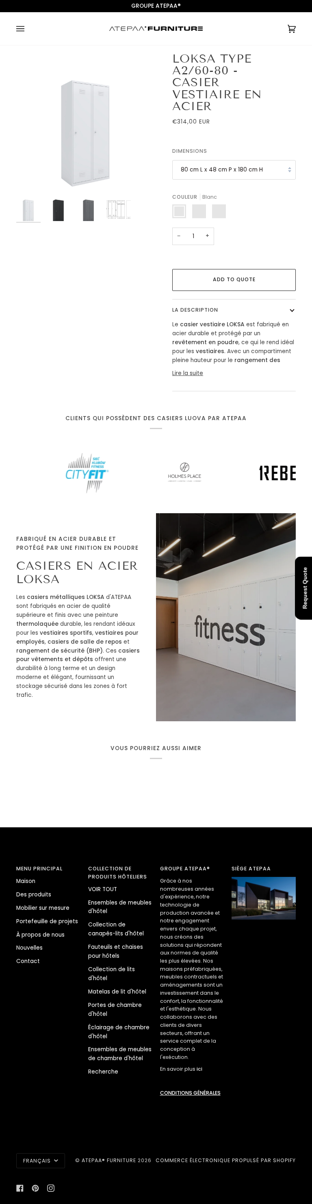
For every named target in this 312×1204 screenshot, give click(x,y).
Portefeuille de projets (47, 921)
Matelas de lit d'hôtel (117, 992)
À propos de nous (40, 935)
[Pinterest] (35, 1188)
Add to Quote (234, 279)
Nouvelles (29, 948)
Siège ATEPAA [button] (251, 868)
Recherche (103, 1072)
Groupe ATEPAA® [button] (185, 868)
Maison (25, 881)
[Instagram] (50, 1188)
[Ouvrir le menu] (28, 28)
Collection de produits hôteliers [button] (117, 872)
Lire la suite (187, 373)
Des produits (33, 894)
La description (195, 309)
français (37, 1160)
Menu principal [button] (39, 868)
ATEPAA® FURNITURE (109, 1160)
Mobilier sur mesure (42, 908)
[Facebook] (20, 1188)
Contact (28, 961)
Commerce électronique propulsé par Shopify (226, 1160)
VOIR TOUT (102, 889)
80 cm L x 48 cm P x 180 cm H (222, 170)
